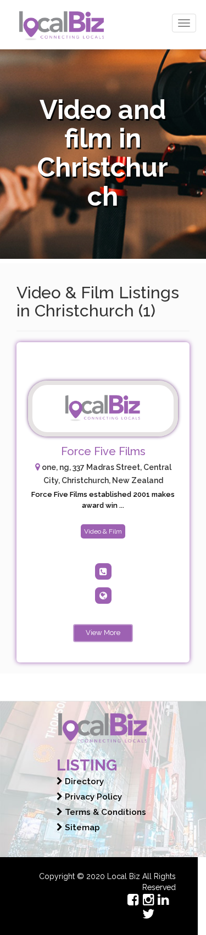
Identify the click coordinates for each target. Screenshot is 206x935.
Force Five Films (103, 451)
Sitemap (81, 827)
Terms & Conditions (104, 812)
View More (103, 632)
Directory (83, 781)
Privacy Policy (92, 797)
